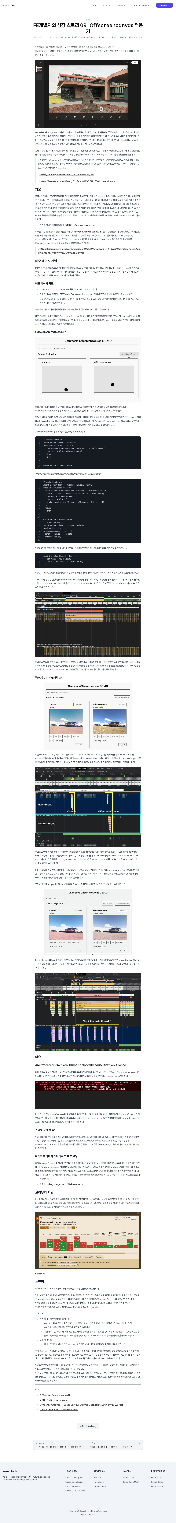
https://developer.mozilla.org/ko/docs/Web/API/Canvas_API (74, 248)
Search (161, 5)
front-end (81, 37)
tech (115, 37)
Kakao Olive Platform (75, 1490)
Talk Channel (100, 1486)
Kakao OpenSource (74, 1481)
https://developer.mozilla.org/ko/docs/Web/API (66, 174)
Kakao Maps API (72, 1486)
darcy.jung (39, 37)
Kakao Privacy (158, 1486)
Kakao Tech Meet (131, 1481)
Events (106, 5)
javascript (105, 37)
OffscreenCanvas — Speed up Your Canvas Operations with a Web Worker (81, 1404)
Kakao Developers (139, 5)
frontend (93, 37)
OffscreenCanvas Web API (86, 231)
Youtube (98, 1477)
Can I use (40, 1273)
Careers (121, 5)
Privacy (91, 1514)
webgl (124, 37)
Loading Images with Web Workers (63, 1184)
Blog (95, 5)
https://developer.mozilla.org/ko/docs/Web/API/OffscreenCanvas (77, 181)
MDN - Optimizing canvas (81, 225)
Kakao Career (157, 1481)
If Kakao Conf (129, 1477)
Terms (83, 1514)
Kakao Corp (156, 1477)
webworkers (136, 37)
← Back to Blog (88, 1426)
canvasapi (68, 37)
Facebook (99, 1481)
